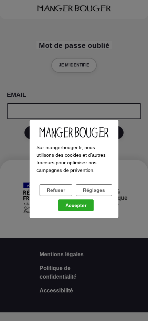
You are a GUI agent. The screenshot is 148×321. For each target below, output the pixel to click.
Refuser (56, 190)
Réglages (94, 190)
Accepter (75, 205)
